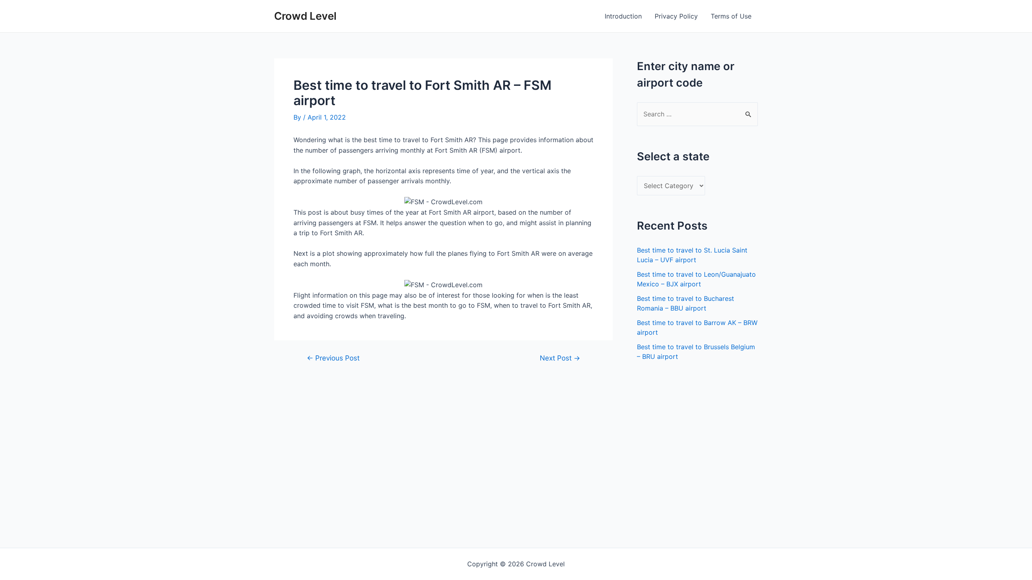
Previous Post (333, 357)
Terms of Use (731, 16)
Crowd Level (305, 16)
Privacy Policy (676, 16)
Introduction (623, 16)
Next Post (560, 357)
